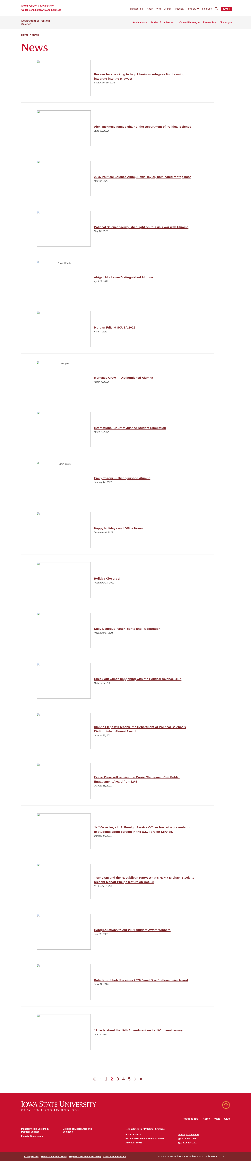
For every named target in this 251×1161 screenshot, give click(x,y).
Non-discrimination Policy (54, 1156)
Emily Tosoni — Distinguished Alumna (122, 478)
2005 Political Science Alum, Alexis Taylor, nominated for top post (142, 176)
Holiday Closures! (107, 578)
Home (24, 34)
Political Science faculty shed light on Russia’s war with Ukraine (141, 227)
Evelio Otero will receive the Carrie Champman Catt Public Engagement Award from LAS (137, 779)
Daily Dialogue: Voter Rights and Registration (127, 628)
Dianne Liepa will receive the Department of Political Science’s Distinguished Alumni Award (140, 729)
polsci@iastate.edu (188, 1134)
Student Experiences (162, 22)
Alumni (168, 9)
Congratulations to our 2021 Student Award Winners (132, 930)
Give (225, 9)
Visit (158, 9)
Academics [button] (138, 22)
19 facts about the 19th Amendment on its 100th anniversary (138, 1030)
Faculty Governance (32, 1136)
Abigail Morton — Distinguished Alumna (123, 277)
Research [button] (208, 22)
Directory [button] (224, 22)
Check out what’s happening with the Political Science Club (137, 679)
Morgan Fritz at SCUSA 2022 (114, 327)
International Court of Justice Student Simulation (130, 428)
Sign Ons (207, 9)
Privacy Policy (31, 1156)
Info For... (191, 9)
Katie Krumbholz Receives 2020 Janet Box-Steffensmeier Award (141, 980)
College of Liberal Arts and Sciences (41, 10)
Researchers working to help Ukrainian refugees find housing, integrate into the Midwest (139, 76)
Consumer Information (114, 1156)
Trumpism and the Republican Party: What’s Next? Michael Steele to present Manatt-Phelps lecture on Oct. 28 (144, 880)
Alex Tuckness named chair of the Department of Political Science (142, 126)
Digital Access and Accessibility (85, 1156)
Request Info (136, 9)
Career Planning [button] (188, 22)
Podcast (179, 9)
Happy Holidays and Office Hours (118, 528)
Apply (150, 9)
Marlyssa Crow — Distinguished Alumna (123, 377)
